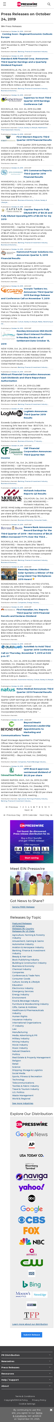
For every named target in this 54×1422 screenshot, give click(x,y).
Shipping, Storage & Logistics (27, 1070)
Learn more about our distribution (30, 1324)
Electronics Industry (22, 988)
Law (14, 1029)
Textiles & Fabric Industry (25, 1086)
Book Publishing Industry (25, 959)
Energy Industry (33, 602)
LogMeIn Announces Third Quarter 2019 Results (35, 414)
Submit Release (31, 1335)
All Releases (18, 926)
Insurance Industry (22, 1019)
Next (27, 810)
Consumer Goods (40, 520)
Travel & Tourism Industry (25, 1089)
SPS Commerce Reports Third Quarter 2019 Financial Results (38, 173)
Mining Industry (20, 1041)
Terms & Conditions (25, 1396)
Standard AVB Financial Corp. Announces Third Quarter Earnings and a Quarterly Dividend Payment (24, 61)
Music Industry (20, 1048)
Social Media (18, 1073)
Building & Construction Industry (29, 963)
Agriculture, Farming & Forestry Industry (33, 799)
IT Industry (38, 441)
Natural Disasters (21, 1051)
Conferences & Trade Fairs (26, 975)
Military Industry (20, 1038)
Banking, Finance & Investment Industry (33, 51)
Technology (18, 1079)
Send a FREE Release (23, 907)
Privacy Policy (39, 1400)
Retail (15, 1064)
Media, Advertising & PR (24, 1035)
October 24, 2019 (17, 31)
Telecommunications (23, 1083)
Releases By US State (23, 931)
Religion (16, 1060)
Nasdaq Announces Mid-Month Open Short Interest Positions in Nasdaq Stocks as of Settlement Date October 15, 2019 (26, 337)
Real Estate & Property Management (31, 1057)
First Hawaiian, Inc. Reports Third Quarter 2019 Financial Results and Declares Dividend (25, 612)
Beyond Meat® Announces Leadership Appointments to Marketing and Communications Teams (25, 729)
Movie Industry (20, 1045)
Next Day (44, 815)
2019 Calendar (30, 815)
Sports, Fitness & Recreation (27, 1076)
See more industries (22, 1103)
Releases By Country (23, 928)
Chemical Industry (21, 969)
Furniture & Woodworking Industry (30, 1004)
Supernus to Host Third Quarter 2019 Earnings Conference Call (37, 101)
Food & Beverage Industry (36, 762)
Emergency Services (23, 991)
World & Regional (21, 1098)
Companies (22, 602)
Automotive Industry (25, 680)
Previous (13, 807)
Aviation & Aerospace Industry (28, 947)
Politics (16, 1054)
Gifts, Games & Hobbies (24, 1007)
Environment (19, 997)
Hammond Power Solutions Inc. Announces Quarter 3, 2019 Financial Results (27, 255)
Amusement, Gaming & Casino (28, 941)
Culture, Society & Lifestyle (27, 128)
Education (17, 985)
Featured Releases (22, 923)
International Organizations (26, 1022)
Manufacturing (20, 1032)
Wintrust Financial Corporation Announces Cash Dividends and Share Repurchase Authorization (25, 377)
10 (45, 807)
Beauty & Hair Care (22, 956)
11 (49, 807)
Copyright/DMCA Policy (16, 1400)
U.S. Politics (18, 1092)
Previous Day (13, 815)
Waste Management (22, 1095)
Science (16, 1067)
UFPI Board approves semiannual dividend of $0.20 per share (37, 772)
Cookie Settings (27, 1404)
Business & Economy (9, 91)
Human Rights (19, 1016)
